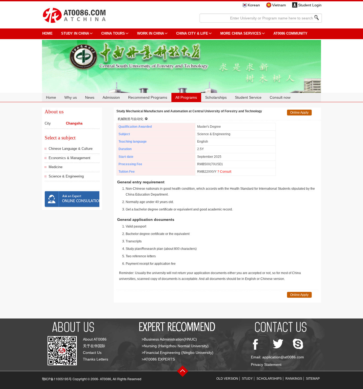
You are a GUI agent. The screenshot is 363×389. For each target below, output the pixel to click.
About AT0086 (95, 339)
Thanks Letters (95, 359)
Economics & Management (69, 158)
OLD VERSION (227, 378)
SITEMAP (313, 378)
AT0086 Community (290, 33)
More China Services (240, 33)
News (89, 97)
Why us (70, 97)
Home (51, 97)
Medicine (55, 167)
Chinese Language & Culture (70, 149)
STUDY (247, 378)
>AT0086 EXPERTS (158, 359)
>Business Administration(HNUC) (169, 339)
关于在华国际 (94, 346)
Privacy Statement (266, 364)
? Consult (224, 171)
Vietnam (279, 5)
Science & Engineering (66, 176)
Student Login (310, 5)
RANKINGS (293, 378)
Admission (111, 97)
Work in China (150, 33)
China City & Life (192, 33)
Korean (254, 5)
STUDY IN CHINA (75, 33)
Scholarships (216, 97)
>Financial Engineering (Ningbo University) (177, 352)
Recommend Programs (147, 97)
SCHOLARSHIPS (269, 378)
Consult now (280, 97)
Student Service (248, 97)
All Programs (186, 97)
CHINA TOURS (113, 33)
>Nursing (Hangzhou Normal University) (175, 346)
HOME (47, 33)
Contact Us (92, 352)
